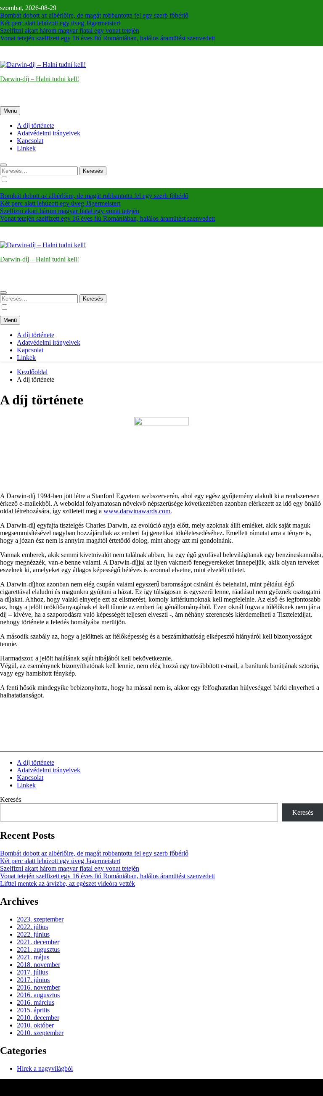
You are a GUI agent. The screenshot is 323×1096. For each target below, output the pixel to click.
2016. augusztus (38, 994)
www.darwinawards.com (136, 511)
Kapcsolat (30, 140)
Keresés (10, 799)
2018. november (38, 964)
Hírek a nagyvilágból (45, 1068)
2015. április (33, 1010)
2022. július (32, 926)
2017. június (33, 979)
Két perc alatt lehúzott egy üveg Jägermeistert (60, 22)
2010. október (35, 1025)
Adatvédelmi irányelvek (48, 133)
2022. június (33, 934)
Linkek (26, 148)
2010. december (38, 1017)
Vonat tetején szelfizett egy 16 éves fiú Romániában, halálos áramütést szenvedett (107, 38)
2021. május (33, 957)
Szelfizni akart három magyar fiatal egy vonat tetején (69, 30)
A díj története (35, 125)
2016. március (35, 1002)
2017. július (32, 972)
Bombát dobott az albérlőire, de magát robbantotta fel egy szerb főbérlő (94, 15)
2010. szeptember (40, 1032)
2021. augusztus (38, 949)
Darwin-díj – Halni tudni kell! (39, 78)
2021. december (38, 941)
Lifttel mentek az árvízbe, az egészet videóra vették (67, 883)
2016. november (38, 987)
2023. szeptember (40, 919)
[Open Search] (3, 165)
